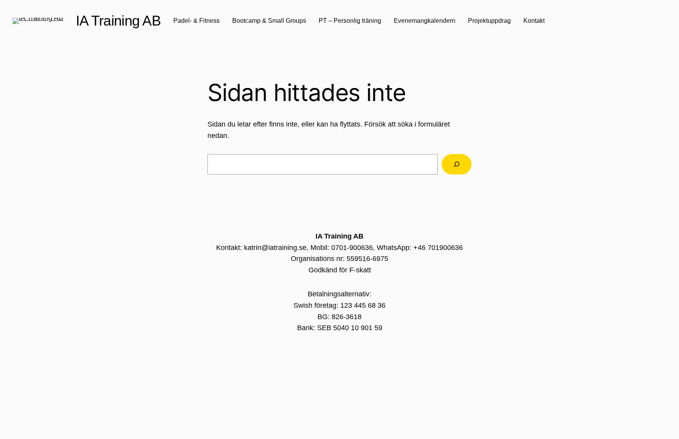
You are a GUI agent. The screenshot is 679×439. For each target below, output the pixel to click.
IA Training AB (118, 21)
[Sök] (457, 164)
